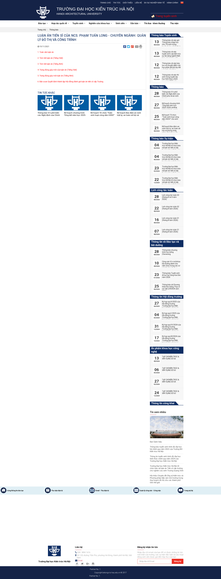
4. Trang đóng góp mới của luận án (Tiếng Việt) (57, 70)
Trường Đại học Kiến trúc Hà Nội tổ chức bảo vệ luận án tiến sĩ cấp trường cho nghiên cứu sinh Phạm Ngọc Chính (171, 159)
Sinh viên (120, 23)
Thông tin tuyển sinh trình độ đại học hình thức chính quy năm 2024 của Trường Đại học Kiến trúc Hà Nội (165, 458)
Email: (80, 560)
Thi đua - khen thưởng (154, 23)
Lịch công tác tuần (162, 190)
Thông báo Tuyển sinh (164, 35)
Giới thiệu (128, 3)
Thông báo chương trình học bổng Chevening (169, 252)
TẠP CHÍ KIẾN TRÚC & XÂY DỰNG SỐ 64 (170, 381)
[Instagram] (93, 564)
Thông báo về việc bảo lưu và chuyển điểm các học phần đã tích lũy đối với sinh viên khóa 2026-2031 (171, 67)
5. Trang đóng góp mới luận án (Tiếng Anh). (56, 76)
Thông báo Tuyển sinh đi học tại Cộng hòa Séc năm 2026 (171, 275)
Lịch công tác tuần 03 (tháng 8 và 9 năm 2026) (170, 197)
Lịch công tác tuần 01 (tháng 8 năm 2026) (170, 219)
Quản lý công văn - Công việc (150, 491)
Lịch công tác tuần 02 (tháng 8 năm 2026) (170, 208)
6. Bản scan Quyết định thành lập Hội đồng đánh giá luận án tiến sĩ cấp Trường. (71, 81)
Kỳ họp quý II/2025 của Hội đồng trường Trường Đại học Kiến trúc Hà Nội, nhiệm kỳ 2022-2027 (171, 306)
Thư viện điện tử (57, 491)
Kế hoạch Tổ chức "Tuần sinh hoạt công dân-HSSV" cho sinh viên (102, 115)
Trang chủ (105, 3)
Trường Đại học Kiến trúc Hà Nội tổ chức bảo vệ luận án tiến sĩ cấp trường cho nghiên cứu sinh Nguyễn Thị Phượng (171, 148)
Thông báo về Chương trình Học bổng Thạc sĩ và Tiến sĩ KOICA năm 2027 (171, 288)
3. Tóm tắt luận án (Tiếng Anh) (50, 64)
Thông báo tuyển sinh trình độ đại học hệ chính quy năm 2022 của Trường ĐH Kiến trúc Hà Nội (166, 449)
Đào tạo (42, 23)
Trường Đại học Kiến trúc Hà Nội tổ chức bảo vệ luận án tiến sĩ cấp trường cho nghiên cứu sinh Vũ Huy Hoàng (171, 182)
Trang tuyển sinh (166, 16)
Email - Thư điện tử (102, 491)
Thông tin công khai (162, 403)
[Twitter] (82, 564)
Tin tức (116, 3)
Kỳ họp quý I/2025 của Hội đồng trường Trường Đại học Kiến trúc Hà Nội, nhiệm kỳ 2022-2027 (171, 317)
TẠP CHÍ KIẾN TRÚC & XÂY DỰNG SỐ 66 (170, 358)
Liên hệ (138, 3)
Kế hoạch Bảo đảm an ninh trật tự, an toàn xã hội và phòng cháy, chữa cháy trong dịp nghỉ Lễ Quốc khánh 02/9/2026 (171, 131)
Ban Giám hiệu (156, 442)
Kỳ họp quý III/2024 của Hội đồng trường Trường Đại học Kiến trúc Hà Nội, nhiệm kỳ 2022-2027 (171, 340)
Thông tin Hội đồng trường (166, 296)
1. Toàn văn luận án (46, 52)
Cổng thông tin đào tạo (15, 491)
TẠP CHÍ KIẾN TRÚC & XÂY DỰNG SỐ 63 (170, 392)
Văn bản (134, 23)
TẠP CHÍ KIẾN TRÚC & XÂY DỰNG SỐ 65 (170, 369)
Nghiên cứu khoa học (99, 23)
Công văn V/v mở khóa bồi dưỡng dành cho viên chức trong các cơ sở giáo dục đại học (171, 265)
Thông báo (53, 30)
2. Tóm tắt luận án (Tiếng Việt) (50, 58)
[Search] (181, 11)
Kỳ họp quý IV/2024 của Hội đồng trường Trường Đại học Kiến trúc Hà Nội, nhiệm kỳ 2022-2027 (171, 329)
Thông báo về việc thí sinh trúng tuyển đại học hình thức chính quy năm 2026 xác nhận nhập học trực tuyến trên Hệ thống (170, 80)
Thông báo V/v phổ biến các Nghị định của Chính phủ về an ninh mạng (49, 115)
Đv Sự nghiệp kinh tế (154, 3)
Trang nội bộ (188, 491)
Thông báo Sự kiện (162, 138)
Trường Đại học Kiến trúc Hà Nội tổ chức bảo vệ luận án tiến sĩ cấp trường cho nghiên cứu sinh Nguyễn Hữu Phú (171, 171)
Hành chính (172, 3)
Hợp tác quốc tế (59, 23)
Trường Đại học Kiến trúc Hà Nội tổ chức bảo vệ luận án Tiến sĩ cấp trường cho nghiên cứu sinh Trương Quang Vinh (166, 468)
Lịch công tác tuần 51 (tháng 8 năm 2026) (170, 231)
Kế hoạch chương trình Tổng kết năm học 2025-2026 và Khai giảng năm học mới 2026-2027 (171, 107)
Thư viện (174, 23)
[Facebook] (77, 564)
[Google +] (88, 564)
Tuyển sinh (78, 23)
